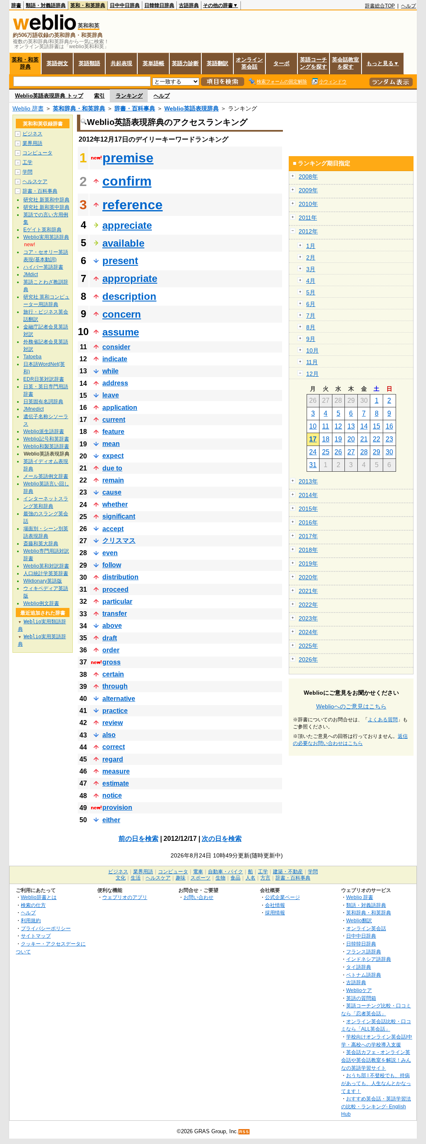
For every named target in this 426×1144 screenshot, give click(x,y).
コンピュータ (37, 153)
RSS (244, 1131)
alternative (118, 698)
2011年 (308, 217)
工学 (27, 162)
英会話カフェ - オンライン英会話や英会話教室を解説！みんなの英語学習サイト (376, 1059)
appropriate (129, 278)
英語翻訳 (217, 63)
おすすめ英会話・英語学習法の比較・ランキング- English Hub (376, 1106)
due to (112, 468)
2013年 (308, 481)
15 (376, 426)
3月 (310, 269)
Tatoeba (32, 357)
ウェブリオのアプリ (124, 897)
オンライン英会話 (249, 63)
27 (351, 452)
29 (376, 452)
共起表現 (121, 63)
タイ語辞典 (358, 967)
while (110, 371)
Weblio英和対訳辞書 (46, 566)
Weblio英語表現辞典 (191, 108)
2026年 (308, 659)
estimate (115, 783)
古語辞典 (189, 5)
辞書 (16, 5)
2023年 (308, 618)
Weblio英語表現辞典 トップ (49, 96)
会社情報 (275, 905)
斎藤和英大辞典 (40, 543)
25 (325, 452)
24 (313, 452)
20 (351, 439)
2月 (310, 257)
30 (389, 452)
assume (120, 332)
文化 (121, 877)
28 (364, 452)
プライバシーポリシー (46, 928)
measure (116, 771)
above (112, 625)
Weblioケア (359, 990)
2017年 (308, 536)
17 (313, 439)
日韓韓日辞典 (159, 5)
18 (325, 439)
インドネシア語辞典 (368, 959)
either (111, 819)
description (129, 296)
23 (389, 439)
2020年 (308, 577)
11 (325, 426)
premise (128, 157)
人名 (250, 877)
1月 (310, 246)
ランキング (129, 96)
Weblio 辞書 (28, 108)
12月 (312, 373)
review (112, 722)
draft (109, 638)
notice (112, 795)
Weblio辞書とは (39, 897)
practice (115, 710)
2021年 (308, 591)
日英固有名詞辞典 (43, 401)
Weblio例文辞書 (41, 603)
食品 (235, 877)
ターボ (281, 63)
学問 (27, 172)
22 (376, 439)
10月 (312, 350)
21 (364, 439)
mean (111, 443)
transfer (114, 613)
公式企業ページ (282, 897)
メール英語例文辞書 (45, 476)
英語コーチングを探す (313, 63)
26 (338, 452)
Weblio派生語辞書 (43, 431)
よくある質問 (383, 720)
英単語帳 (153, 63)
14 (364, 426)
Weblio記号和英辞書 (46, 439)
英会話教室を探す (345, 63)
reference (132, 204)
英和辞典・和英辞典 (79, 108)
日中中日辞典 (125, 5)
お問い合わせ (198, 897)
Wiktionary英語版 (42, 581)
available (123, 243)
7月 (310, 315)
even (110, 552)
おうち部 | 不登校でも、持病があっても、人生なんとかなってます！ (376, 1083)
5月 (310, 292)
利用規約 (31, 920)
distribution (120, 577)
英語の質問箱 (361, 998)
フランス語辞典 (363, 951)
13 (351, 426)
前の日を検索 (139, 838)
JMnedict (33, 409)
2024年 (308, 632)
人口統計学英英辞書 (45, 573)
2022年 (308, 604)
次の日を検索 (222, 838)
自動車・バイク (225, 871)
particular (117, 601)
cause (111, 492)
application (119, 407)
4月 (310, 280)
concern (121, 314)
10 (313, 426)
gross (111, 662)
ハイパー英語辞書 (43, 267)
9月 (310, 339)
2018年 (308, 549)
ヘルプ (408, 6)
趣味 (181, 877)
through (115, 686)
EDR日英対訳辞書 (43, 379)
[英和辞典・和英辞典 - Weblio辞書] (44, 28)
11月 (312, 362)
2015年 (308, 508)
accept (113, 528)
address (115, 383)
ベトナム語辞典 (363, 974)
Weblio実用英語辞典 (46, 237)
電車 (198, 871)
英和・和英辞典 (87, 5)
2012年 (308, 231)
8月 (310, 327)
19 (338, 439)
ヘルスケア (34, 181)
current (113, 419)
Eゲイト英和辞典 (42, 230)
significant (118, 516)
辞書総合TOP (380, 6)
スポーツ (201, 877)
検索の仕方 (33, 905)
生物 (220, 877)
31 (313, 464)
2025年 (308, 645)
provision (117, 807)
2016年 (308, 522)
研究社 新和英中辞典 (46, 207)
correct (113, 746)
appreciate (127, 225)
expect (113, 455)
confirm (126, 181)
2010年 (308, 204)
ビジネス (32, 134)
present (120, 260)
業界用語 (32, 143)
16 (389, 426)
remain (113, 480)
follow (111, 564)
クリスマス (119, 540)
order (110, 650)
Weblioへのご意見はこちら (351, 706)
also (109, 734)
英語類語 (89, 63)
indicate (114, 359)
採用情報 (275, 912)
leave (110, 395)
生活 (136, 877)
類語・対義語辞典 (46, 5)
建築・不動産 (288, 871)
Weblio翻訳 (359, 920)
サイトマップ (36, 935)
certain (113, 674)
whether (115, 504)
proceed (115, 589)
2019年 (308, 563)
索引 (99, 96)
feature (113, 431)
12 (338, 426)
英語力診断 (185, 63)
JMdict (30, 274)
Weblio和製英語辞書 (46, 446)
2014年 (308, 495)
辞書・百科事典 (134, 108)
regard (112, 759)
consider (116, 346)
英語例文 (57, 63)
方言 (265, 877)
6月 (310, 304)
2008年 (308, 176)
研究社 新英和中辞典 (46, 200)
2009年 (308, 190)
